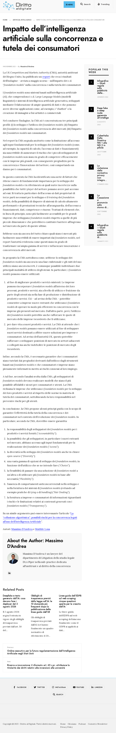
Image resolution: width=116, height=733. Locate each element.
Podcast (82, 724)
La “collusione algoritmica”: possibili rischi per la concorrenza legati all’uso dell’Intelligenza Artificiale (40, 517)
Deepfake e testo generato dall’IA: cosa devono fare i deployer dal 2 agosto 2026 (14, 601)
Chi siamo (72, 724)
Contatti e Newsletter (97, 724)
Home (5, 20)
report (46, 76)
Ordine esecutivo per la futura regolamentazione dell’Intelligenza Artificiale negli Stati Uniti (41, 650)
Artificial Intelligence (22, 20)
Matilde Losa (42, 529)
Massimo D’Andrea (22, 529)
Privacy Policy (66, 727)
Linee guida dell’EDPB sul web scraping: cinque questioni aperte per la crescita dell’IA (70, 601)
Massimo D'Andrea (27, 66)
